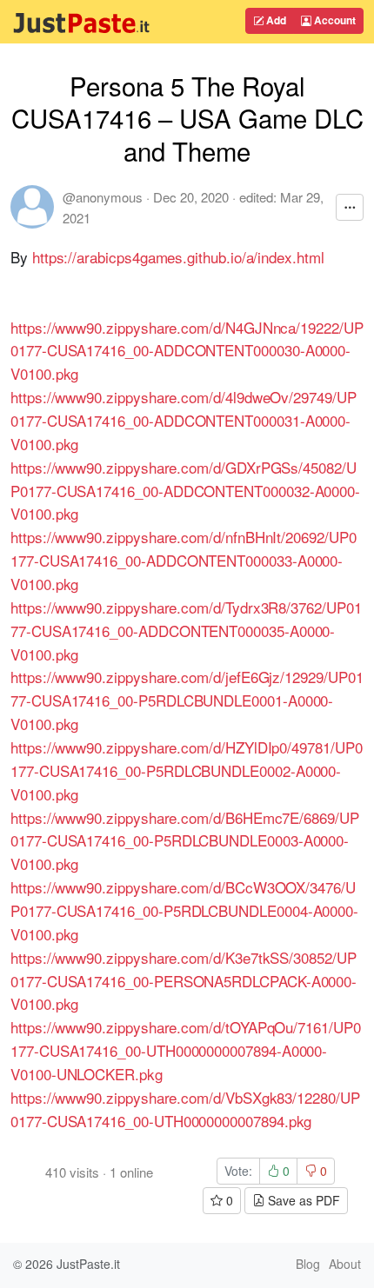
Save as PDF (302, 1200)
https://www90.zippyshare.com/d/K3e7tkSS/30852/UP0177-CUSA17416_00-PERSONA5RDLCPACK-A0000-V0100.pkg (183, 980)
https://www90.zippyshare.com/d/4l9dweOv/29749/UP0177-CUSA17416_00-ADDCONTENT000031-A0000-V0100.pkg (183, 420)
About (345, 1263)
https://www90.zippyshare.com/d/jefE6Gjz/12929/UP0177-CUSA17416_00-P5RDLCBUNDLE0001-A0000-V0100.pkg (187, 700)
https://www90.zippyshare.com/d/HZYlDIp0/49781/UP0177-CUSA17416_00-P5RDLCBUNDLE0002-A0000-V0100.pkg (186, 770)
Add (275, 20)
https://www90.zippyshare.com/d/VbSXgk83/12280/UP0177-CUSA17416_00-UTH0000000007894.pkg (185, 1109)
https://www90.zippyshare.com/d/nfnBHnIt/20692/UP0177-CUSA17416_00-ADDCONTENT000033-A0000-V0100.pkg (183, 560)
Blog (308, 1263)
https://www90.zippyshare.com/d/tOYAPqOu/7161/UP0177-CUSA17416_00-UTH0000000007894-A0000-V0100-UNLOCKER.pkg (185, 1050)
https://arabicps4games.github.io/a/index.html (178, 257)
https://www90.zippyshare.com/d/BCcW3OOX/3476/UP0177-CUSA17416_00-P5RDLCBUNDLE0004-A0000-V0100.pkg (184, 910)
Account (333, 20)
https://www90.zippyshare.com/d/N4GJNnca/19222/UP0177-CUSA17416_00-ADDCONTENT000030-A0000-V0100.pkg (187, 350)
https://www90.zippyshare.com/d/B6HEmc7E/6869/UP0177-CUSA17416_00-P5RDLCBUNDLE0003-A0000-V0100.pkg (184, 841)
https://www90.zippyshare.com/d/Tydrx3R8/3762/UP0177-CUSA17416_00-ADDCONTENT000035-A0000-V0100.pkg (186, 630)
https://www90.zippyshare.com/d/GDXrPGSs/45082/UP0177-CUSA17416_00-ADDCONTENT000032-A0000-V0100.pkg (185, 490)
